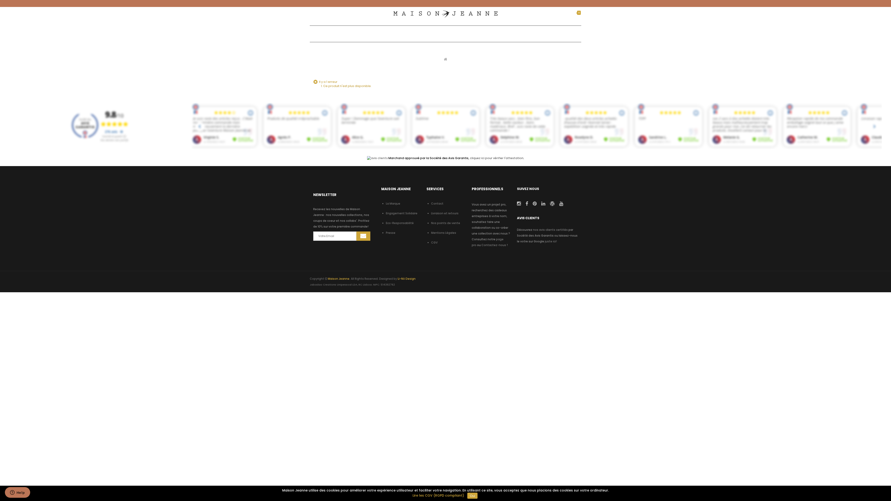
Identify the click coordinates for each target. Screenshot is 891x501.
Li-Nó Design (407, 279)
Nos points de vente (445, 223)
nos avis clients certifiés (550, 230)
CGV (434, 242)
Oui (472, 496)
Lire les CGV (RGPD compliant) (438, 495)
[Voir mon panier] (572, 13)
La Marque (393, 204)
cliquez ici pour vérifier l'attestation (496, 158)
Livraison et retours (444, 213)
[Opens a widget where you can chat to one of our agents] (17, 493)
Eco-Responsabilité (400, 223)
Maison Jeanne (338, 279)
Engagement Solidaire (401, 213)
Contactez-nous (493, 245)
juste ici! (551, 241)
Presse (390, 233)
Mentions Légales (443, 233)
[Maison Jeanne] (445, 14)
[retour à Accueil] (445, 59)
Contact (437, 204)
